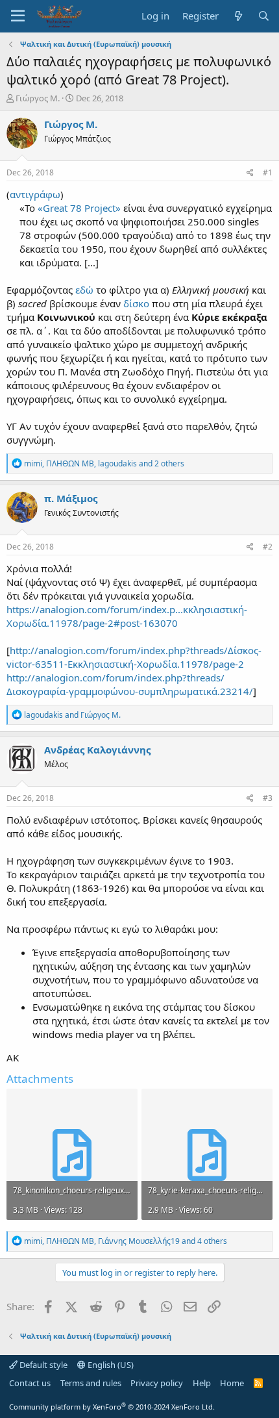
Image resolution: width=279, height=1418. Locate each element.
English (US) (110, 1365)
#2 (268, 546)
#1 (268, 172)
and (72, 714)
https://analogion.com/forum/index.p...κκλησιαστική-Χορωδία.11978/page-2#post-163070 (126, 616)
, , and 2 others (104, 463)
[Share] (250, 173)
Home (232, 1383)
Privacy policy (156, 1383)
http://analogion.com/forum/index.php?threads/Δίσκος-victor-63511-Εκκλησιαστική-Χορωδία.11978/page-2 (133, 657)
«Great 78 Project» (79, 207)
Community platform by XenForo (112, 1407)
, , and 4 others (125, 1241)
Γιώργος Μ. (38, 98)
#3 (268, 798)
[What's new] (237, 16)
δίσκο (136, 303)
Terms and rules (90, 1383)
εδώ (85, 289)
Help (202, 1383)
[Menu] (18, 16)
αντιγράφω (35, 194)
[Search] (263, 16)
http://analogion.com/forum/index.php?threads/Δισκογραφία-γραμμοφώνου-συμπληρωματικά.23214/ (129, 684)
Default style (42, 1365)
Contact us (30, 1383)
